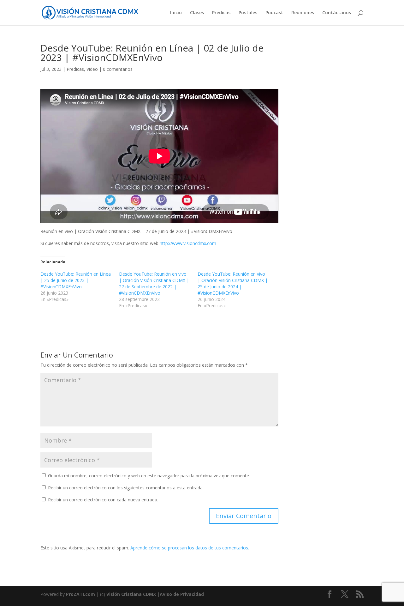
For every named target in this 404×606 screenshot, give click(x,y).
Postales (248, 12)
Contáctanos (336, 12)
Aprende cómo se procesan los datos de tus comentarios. (189, 548)
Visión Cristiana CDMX (131, 594)
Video (92, 69)
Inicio (176, 12)
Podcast (274, 12)
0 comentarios (118, 69)
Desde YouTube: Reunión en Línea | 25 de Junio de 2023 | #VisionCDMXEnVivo (75, 280)
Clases (197, 12)
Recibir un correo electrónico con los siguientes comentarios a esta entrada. (126, 488)
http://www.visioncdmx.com (188, 243)
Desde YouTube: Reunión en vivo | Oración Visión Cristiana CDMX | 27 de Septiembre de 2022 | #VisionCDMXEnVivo (154, 283)
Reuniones (302, 12)
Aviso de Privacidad (182, 594)
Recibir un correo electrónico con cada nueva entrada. (103, 500)
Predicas (221, 12)
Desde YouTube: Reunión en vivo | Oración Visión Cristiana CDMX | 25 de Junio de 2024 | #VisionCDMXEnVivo (233, 283)
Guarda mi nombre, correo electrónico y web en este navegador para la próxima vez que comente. (149, 476)
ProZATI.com (80, 594)
